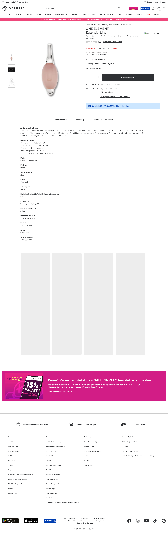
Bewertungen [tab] (80, 120)
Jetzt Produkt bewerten (112, 42)
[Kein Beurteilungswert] (92, 41)
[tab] (50, 69)
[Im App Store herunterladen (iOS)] (31, 520)
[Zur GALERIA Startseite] (13, 8)
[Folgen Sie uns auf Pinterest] (163, 520)
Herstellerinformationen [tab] (103, 120)
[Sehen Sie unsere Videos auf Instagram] (137, 520)
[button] (17, 2)
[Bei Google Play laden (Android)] (10, 520)
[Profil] (153, 8)
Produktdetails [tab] (61, 120)
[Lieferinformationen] (97, 84)
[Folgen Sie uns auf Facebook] (129, 520)
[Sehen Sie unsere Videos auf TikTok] (155, 520)
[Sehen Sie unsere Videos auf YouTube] (146, 520)
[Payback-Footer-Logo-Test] (50, 520)
